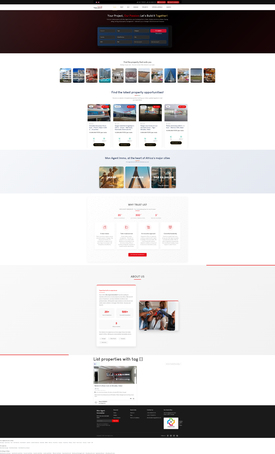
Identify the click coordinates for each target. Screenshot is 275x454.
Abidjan (115, 415)
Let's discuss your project (137, 254)
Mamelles (42, 442)
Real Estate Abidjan (13, 447)
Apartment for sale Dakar (17, 453)
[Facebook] (168, 436)
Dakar (114, 412)
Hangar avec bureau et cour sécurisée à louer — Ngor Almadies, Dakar (148, 127)
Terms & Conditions (134, 417)
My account (162, 2)
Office (91, 106)
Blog (131, 415)
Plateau (70, 442)
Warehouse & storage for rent (78, 453)
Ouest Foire (65, 442)
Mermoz (50, 442)
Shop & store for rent (66, 453)
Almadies (2, 442)
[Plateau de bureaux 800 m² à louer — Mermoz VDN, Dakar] (175, 112)
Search (159, 30)
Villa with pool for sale (110, 453)
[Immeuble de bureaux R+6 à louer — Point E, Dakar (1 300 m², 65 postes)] (99, 112)
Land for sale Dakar (47, 453)
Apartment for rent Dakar (5, 453)
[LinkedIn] (177, 436)
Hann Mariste (23, 442)
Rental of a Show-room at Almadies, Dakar (108, 386)
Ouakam (60, 442)
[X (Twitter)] (174, 436)
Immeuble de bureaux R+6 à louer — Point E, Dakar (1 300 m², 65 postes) (98, 127)
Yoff (92, 442)
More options (159, 33)
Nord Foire (55, 442)
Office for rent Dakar (57, 453)
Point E (74, 442)
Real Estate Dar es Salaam (24, 447)
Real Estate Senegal (4, 447)
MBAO (46, 442)
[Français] (96, 2)
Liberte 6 (28, 442)
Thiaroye (85, 442)
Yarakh (88, 442)
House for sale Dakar (37, 453)
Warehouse (118, 106)
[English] (98, 2)
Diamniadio (7, 442)
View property (98, 144)
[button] (135, 375)
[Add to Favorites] (135, 368)
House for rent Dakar (28, 453)
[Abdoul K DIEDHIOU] (96, 402)
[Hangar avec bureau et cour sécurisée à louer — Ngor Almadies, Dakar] (150, 112)
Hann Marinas (16, 442)
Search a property (173, 2)
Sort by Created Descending (173, 364)
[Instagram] (171, 436)
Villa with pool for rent (90, 453)
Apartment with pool (100, 453)
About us (132, 412)
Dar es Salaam (116, 417)
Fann (12, 442)
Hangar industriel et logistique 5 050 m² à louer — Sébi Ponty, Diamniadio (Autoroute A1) (124, 127)
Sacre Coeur (79, 442)
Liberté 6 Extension (35, 442)
